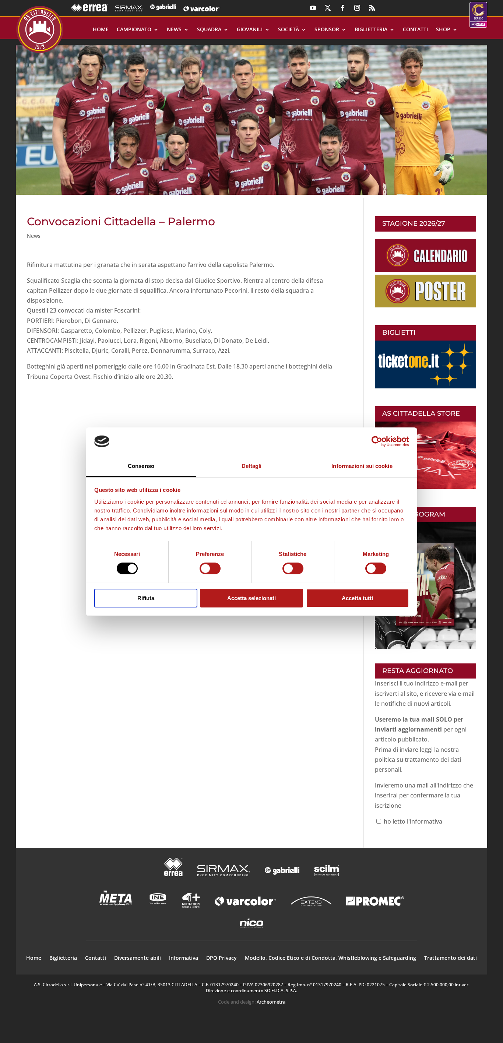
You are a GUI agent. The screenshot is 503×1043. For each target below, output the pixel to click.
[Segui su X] (328, 8)
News (174, 30)
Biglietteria (371, 30)
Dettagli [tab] (252, 465)
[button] (251, 117)
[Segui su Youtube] (313, 8)
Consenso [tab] (141, 465)
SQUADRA (209, 30)
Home (101, 30)
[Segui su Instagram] (357, 8)
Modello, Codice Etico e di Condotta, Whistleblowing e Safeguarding (330, 958)
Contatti (415, 30)
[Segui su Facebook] (342, 8)
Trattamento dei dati (450, 958)
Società (288, 30)
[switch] (210, 568)
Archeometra (271, 1001)
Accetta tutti (357, 598)
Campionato (134, 30)
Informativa (183, 958)
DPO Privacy (221, 958)
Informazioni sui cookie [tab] (361, 465)
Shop (443, 30)
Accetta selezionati (251, 598)
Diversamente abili (137, 958)
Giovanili (250, 30)
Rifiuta (145, 598)
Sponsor (326, 30)
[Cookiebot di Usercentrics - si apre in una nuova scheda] (377, 441)
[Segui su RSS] (372, 8)
